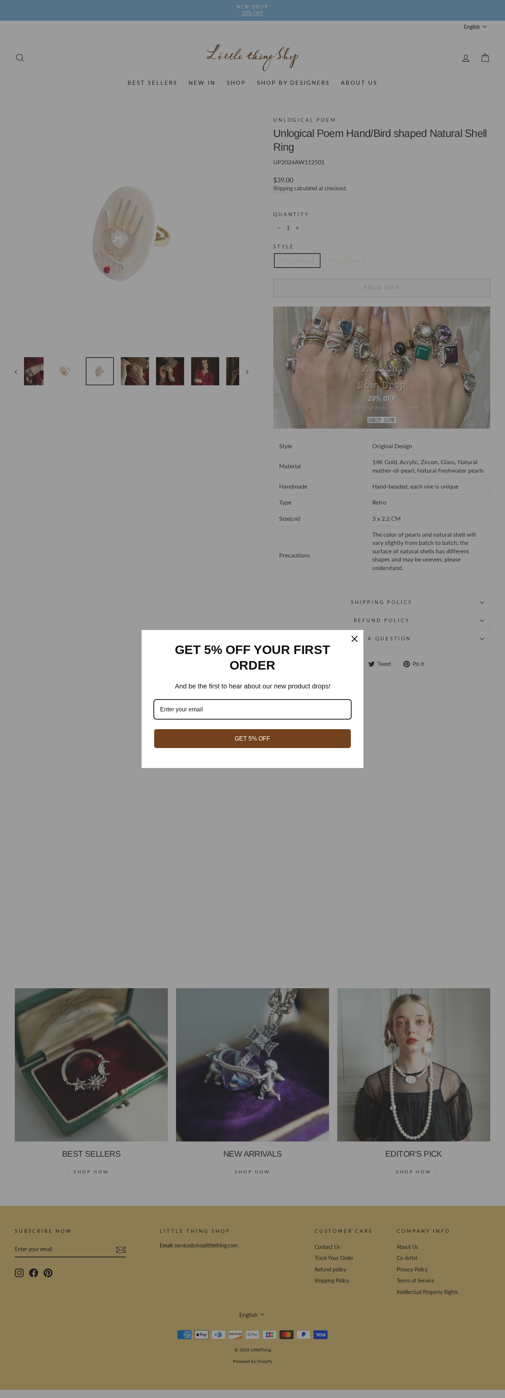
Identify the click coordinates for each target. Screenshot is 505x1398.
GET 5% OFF (252, 738)
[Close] (354, 639)
